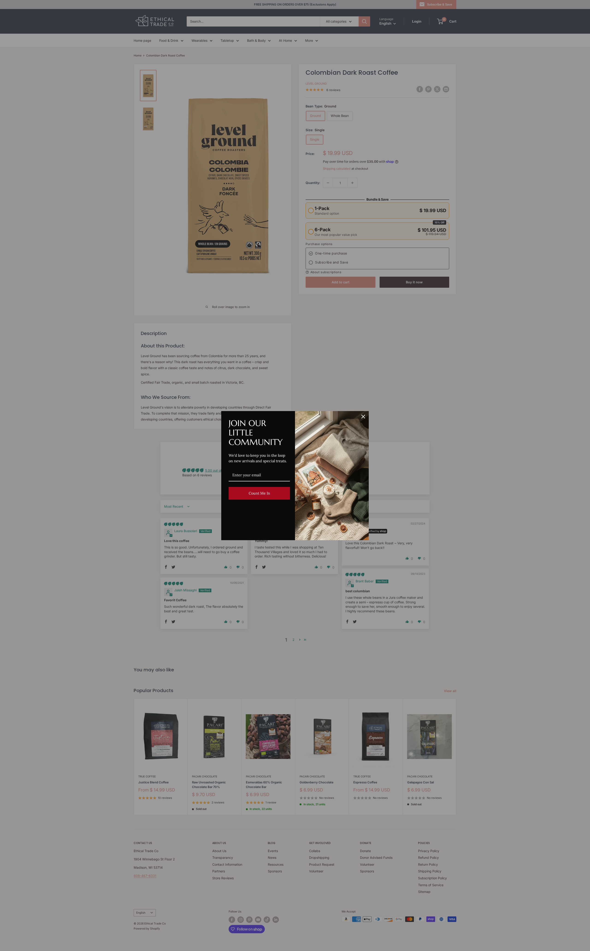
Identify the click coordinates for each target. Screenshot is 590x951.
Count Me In (259, 493)
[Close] (363, 416)
